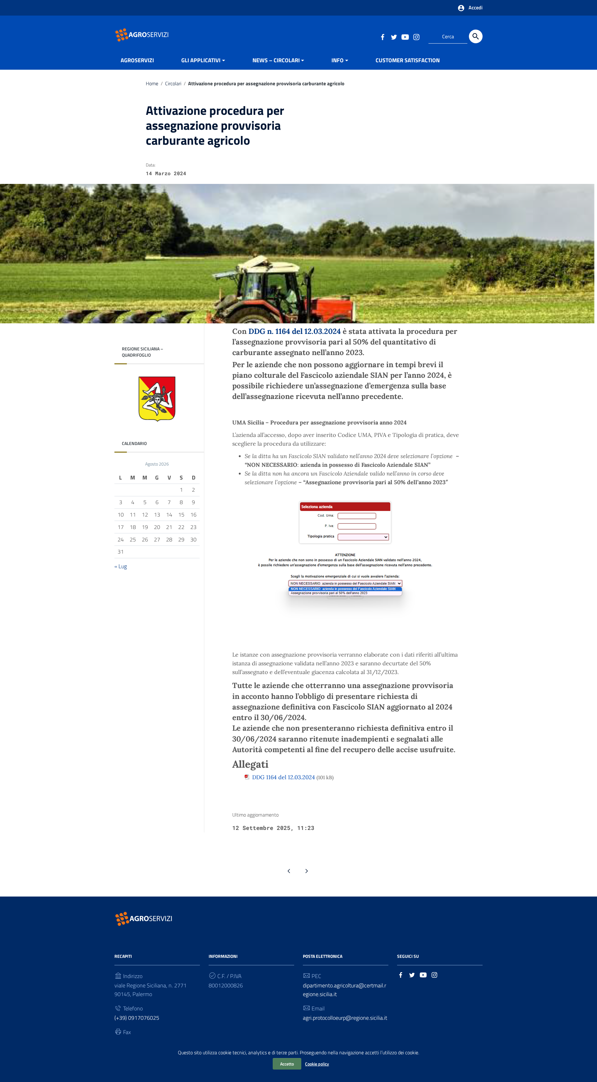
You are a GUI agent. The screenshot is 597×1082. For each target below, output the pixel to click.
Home (152, 83)
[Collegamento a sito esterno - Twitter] (393, 36)
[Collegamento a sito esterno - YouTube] (405, 36)
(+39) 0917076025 (136, 1018)
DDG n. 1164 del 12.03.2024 (294, 331)
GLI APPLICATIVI (200, 60)
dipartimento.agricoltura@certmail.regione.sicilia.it (344, 989)
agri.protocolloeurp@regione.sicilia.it (345, 1018)
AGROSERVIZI (137, 60)
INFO (337, 60)
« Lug (120, 566)
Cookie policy (317, 1064)
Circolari (173, 83)
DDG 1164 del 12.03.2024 (283, 777)
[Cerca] (476, 36)
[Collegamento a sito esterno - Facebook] (382, 36)
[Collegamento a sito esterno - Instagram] (416, 36)
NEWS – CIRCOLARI (276, 60)
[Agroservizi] (142, 34)
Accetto (287, 1064)
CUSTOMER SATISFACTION (408, 60)
